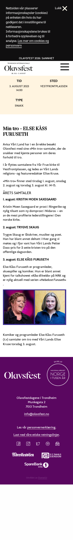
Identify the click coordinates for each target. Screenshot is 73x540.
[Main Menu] (64, 66)
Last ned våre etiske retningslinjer (36, 435)
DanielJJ (42, 477)
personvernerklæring (41, 427)
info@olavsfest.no (36, 414)
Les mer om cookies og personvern (27, 43)
